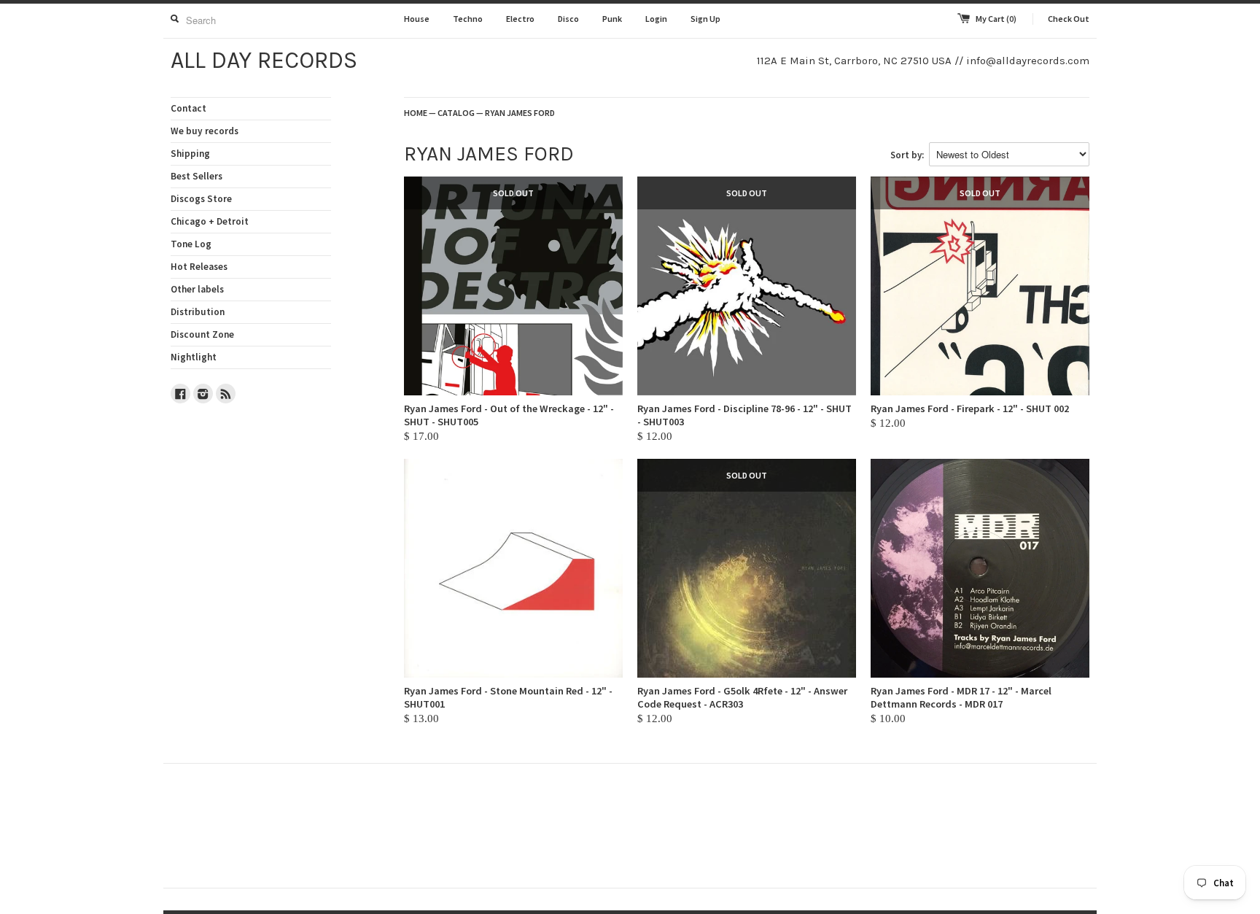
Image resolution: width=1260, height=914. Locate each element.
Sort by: (907, 155)
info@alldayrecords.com (1027, 60)
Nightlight (194, 357)
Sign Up (705, 18)
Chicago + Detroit (210, 221)
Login (656, 18)
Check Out (1068, 18)
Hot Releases (199, 266)
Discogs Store (201, 199)
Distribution (198, 312)
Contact (188, 108)
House (416, 18)
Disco (568, 18)
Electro (520, 18)
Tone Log (191, 244)
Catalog (456, 112)
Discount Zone (202, 334)
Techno (468, 18)
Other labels (197, 289)
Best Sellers (196, 176)
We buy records (204, 131)
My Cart (996, 18)
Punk (612, 18)
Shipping (190, 153)
